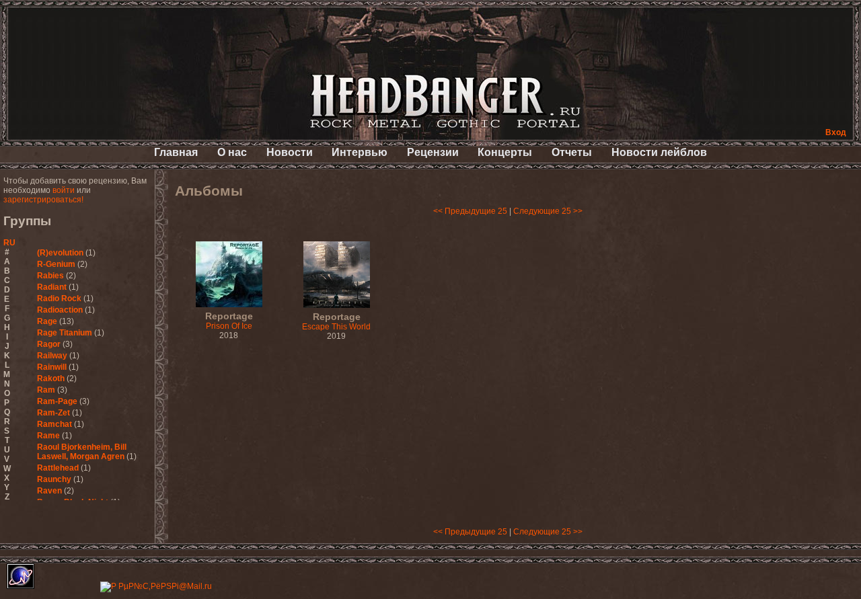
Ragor (49, 344)
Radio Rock (59, 298)
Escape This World (336, 322)
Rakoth (51, 378)
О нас (232, 152)
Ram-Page (57, 401)
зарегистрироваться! (43, 199)
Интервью (359, 152)
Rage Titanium (64, 332)
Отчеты (572, 152)
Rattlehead (58, 468)
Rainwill (52, 367)
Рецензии (433, 152)
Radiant (52, 287)
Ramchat (54, 424)
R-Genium (56, 264)
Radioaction (60, 310)
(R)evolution (60, 252)
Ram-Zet (53, 412)
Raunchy (54, 479)
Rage (47, 321)
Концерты (505, 152)
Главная (176, 152)
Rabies (50, 275)
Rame (48, 435)
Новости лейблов (659, 152)
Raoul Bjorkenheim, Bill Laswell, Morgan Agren (81, 451)
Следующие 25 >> (548, 211)
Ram (46, 390)
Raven (49, 490)
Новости (289, 152)
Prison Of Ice (229, 321)
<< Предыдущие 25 (470, 211)
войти (63, 190)
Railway (52, 355)
